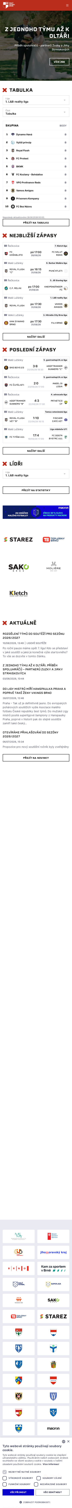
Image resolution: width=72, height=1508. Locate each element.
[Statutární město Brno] (19, 1268)
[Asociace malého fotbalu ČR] (19, 1284)
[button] (36, 1502)
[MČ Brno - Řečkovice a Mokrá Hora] (19, 1380)
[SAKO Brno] (53, 1300)
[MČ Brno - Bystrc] (53, 1332)
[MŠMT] (19, 1236)
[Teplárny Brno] (19, 1316)
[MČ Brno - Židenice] (19, 1428)
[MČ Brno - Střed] (19, 1396)
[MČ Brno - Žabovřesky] (53, 1412)
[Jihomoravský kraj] (53, 1252)
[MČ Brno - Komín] (19, 1364)
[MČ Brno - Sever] (53, 1380)
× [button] (68, 1441)
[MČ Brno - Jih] (53, 1348)
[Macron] (53, 1428)
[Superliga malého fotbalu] (53, 1284)
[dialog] (36, 1472)
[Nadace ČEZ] (19, 1300)
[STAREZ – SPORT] (53, 1316)
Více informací (51, 1464)
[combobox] (63, 1441)
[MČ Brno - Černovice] (19, 1348)
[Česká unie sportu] (19, 1252)
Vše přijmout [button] (18, 1492)
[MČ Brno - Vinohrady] (19, 1412)
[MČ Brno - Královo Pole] (53, 1364)
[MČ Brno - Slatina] (53, 1396)
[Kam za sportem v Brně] (53, 1268)
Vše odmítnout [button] (52, 1492)
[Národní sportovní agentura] (53, 1236)
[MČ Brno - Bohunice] (19, 1332)
